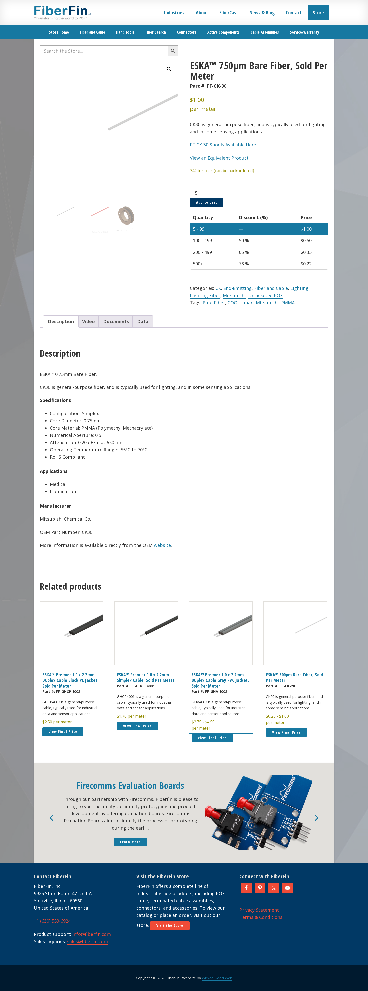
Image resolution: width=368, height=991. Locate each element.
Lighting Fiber (205, 295)
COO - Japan (240, 303)
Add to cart (206, 202)
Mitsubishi (234, 295)
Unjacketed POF (265, 295)
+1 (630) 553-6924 (52, 921)
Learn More (130, 841)
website (162, 545)
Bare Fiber (214, 303)
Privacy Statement (259, 910)
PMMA (288, 303)
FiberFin (62, 12)
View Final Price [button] (63, 731)
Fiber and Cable (271, 288)
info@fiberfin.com (91, 934)
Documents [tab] (116, 321)
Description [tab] (61, 321)
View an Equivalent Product (219, 158)
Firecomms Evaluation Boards (131, 785)
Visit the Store (169, 925)
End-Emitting (237, 288)
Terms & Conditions (260, 917)
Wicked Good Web (217, 978)
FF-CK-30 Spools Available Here (223, 145)
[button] (169, 69)
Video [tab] (88, 321)
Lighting (299, 288)
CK (218, 288)
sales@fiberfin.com (87, 941)
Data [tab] (142, 321)
